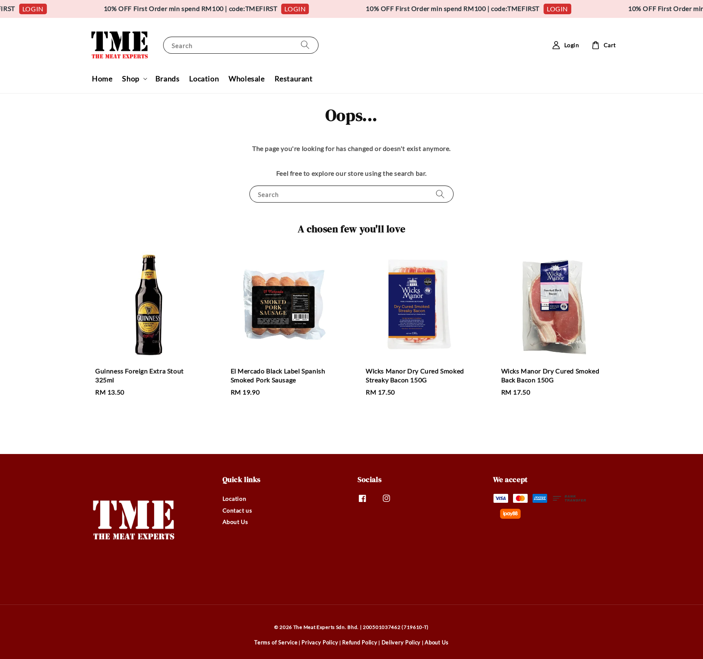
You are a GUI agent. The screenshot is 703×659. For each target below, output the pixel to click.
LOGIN (24, 9)
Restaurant (294, 78)
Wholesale (246, 78)
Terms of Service (275, 642)
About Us (235, 521)
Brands (167, 78)
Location (204, 78)
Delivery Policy (401, 642)
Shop (130, 78)
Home (102, 78)
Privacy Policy (319, 642)
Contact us (237, 510)
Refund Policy (359, 642)
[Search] (305, 45)
